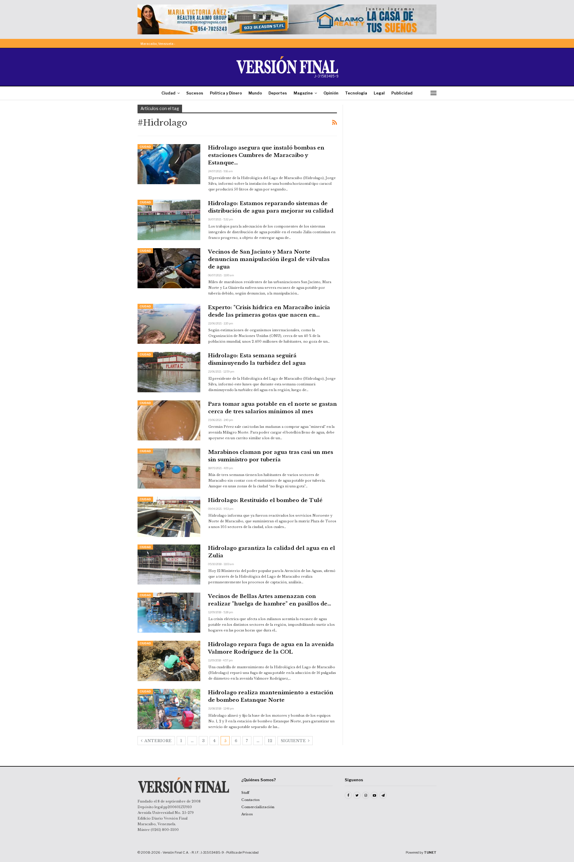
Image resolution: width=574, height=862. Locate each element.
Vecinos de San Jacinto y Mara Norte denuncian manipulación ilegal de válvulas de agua (268, 259)
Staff (245, 793)
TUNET (430, 852)
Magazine (303, 93)
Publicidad (402, 93)
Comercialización (257, 807)
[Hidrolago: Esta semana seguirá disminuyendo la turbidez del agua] (169, 372)
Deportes (277, 93)
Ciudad (168, 93)
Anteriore (158, 741)
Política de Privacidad (242, 852)
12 (270, 741)
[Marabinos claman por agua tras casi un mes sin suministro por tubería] (169, 468)
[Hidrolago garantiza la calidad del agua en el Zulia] (169, 564)
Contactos (250, 800)
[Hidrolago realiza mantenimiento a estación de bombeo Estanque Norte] (169, 709)
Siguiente (294, 741)
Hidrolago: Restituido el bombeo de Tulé (265, 500)
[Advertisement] (394, 142)
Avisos (247, 814)
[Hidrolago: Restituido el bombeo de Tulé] (169, 517)
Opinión (330, 93)
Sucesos (194, 93)
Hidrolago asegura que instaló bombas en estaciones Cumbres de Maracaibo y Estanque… (266, 155)
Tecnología (356, 93)
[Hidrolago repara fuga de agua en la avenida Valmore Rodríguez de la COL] (169, 661)
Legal (379, 93)
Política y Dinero (226, 93)
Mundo (255, 93)
